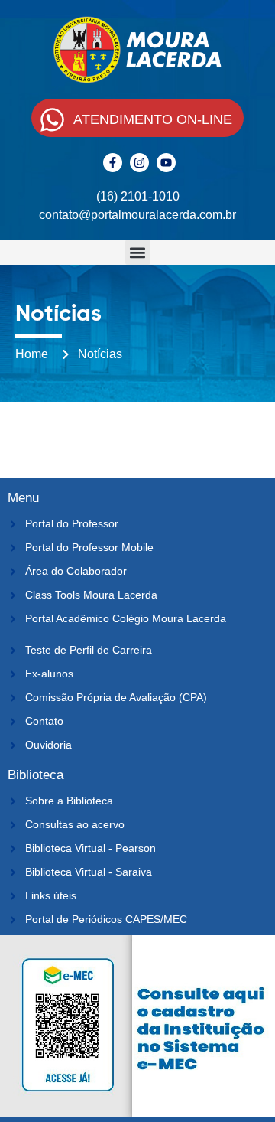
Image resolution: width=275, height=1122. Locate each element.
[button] (137, 252)
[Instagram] (139, 162)
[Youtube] (166, 162)
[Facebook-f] (112, 162)
